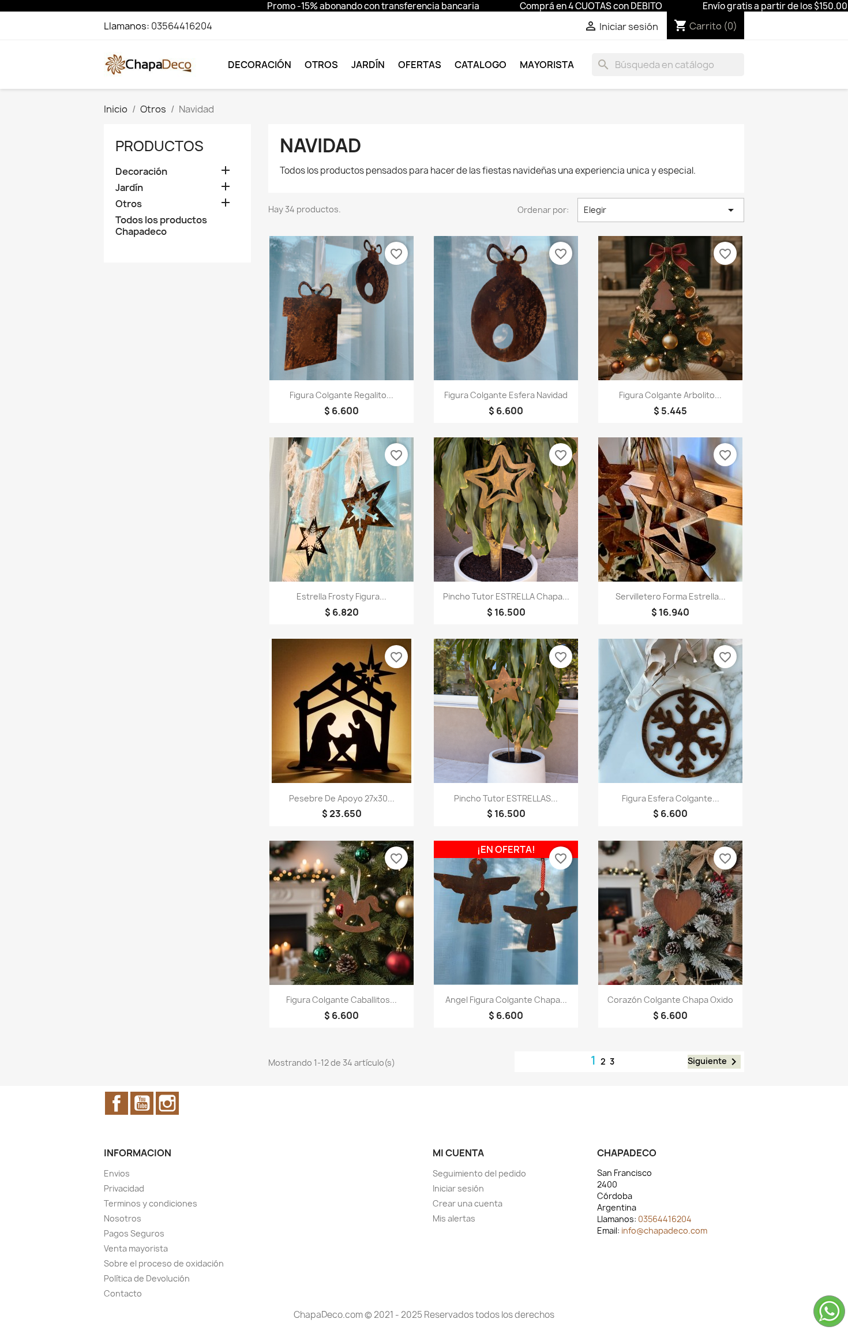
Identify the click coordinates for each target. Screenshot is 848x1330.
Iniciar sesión (458, 1188)
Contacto (123, 1293)
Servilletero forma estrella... (671, 596)
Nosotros (122, 1218)
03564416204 (181, 26)
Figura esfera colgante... (670, 798)
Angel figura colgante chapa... (506, 999)
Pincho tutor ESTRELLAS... (506, 798)
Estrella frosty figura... (342, 596)
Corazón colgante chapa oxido (670, 999)
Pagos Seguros (134, 1233)
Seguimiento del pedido (479, 1173)
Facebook (116, 1103)
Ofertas (419, 64)
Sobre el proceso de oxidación (164, 1263)
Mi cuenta (458, 1153)
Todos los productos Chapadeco (161, 226)
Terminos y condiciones (150, 1203)
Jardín (368, 64)
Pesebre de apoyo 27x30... (342, 798)
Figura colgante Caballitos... (341, 999)
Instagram (167, 1103)
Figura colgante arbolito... (670, 394)
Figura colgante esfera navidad (506, 394)
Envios (117, 1173)
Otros (321, 64)
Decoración (259, 64)
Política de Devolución (147, 1278)
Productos (159, 146)
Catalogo (480, 64)
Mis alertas (454, 1218)
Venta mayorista (136, 1248)
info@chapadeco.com (664, 1230)
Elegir (661, 210)
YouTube (141, 1103)
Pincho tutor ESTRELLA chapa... (506, 596)
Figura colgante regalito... (341, 394)
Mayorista (547, 64)
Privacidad (124, 1188)
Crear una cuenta (467, 1203)
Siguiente (714, 1062)
